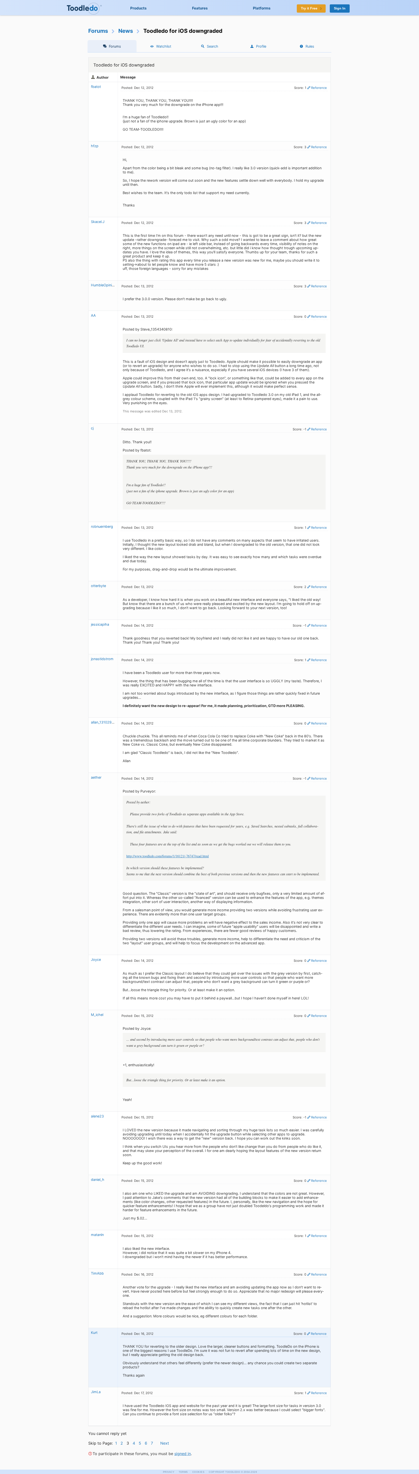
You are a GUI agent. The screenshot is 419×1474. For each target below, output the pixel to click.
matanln (97, 1235)
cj (92, 428)
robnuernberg (102, 526)
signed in (182, 1453)
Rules (310, 46)
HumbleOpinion (103, 285)
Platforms (262, 8)
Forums (98, 30)
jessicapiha (100, 624)
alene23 (97, 1116)
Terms (183, 1472)
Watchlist (163, 46)
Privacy (169, 1472)
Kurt (94, 1332)
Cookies (198, 1472)
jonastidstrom (102, 659)
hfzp (94, 146)
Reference (319, 88)
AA (93, 315)
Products (138, 8)
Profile (261, 46)
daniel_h (97, 1179)
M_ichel (97, 1015)
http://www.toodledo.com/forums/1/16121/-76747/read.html (167, 856)
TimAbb (97, 1273)
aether (96, 777)
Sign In (340, 8)
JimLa (96, 1392)
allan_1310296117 (105, 722)
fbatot (96, 87)
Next (164, 1443)
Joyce (96, 959)
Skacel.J (98, 222)
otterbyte (98, 586)
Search (212, 46)
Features (200, 8)
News (125, 30)
